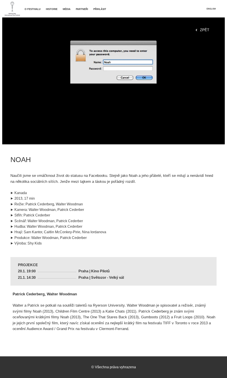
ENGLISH (211, 9)
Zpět (204, 30)
